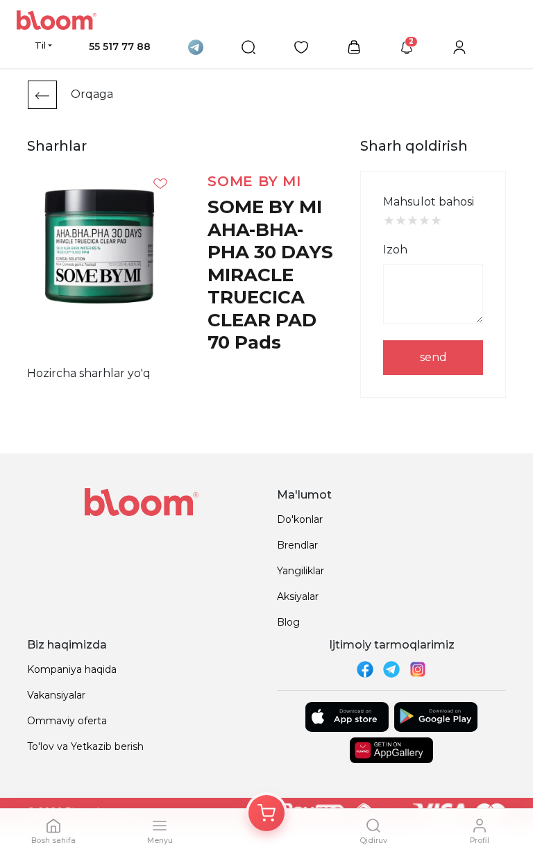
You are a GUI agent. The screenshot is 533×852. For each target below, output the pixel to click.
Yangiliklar (300, 571)
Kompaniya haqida (72, 669)
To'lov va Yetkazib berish (85, 746)
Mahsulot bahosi (428, 201)
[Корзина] (266, 813)
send (433, 357)
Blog (288, 622)
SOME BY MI (254, 181)
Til (40, 45)
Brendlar (297, 545)
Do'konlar (300, 519)
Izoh (395, 249)
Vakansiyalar (56, 695)
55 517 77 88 (120, 46)
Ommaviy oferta (67, 721)
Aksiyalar (298, 596)
